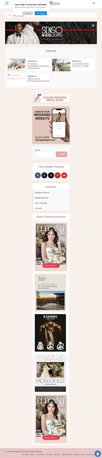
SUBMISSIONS (66, 455)
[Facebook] (38, 175)
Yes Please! (40, 13)
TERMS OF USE (78, 455)
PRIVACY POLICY (91, 455)
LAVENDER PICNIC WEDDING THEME (80, 65)
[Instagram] (51, 175)
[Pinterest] (58, 175)
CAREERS (25, 455)
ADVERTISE (40, 455)
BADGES (57, 455)
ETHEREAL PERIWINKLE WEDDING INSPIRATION (38, 66)
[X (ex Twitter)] (44, 175)
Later (28, 13)
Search (37, 150)
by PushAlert (20, 16)
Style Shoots (31, 61)
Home (10, 15)
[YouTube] (64, 175)
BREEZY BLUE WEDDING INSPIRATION (38, 80)
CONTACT (49, 455)
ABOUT (32, 455)
